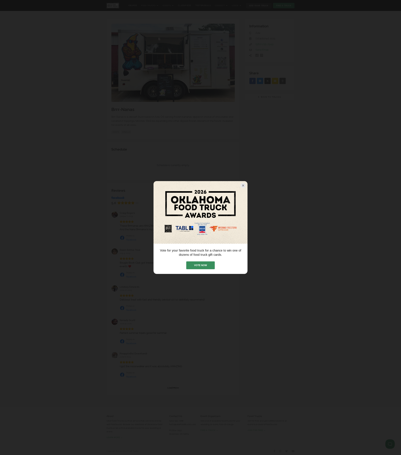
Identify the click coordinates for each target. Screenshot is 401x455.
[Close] (243, 185)
